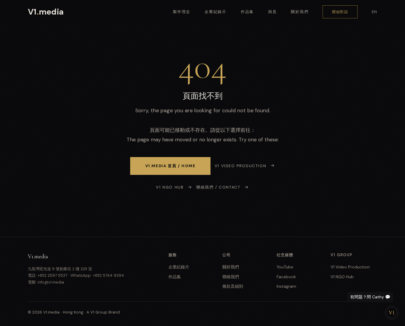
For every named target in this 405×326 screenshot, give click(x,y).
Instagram (286, 286)
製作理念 (181, 11)
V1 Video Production (240, 165)
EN (374, 11)
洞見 (272, 11)
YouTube (285, 267)
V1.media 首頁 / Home (170, 165)
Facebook (286, 276)
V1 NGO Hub (170, 187)
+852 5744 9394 (108, 275)
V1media (46, 12)
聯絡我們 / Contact (218, 187)
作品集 (247, 11)
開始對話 (340, 12)
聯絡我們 (230, 276)
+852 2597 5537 (52, 275)
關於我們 (299, 11)
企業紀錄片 (216, 11)
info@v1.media (51, 282)
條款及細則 (232, 286)
